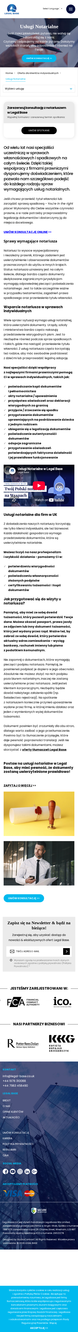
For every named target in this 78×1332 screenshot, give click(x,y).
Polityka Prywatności (41, 683)
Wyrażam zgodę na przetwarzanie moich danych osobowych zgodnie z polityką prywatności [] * (38, 680)
